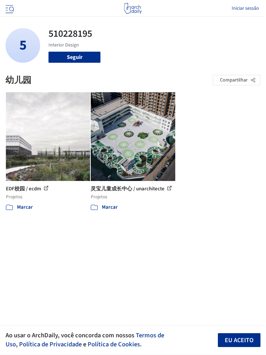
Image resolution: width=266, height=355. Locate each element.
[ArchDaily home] (133, 8)
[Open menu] (9, 8)
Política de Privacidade (50, 344)
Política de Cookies (114, 344)
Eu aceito (239, 340)
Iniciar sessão (245, 8)
